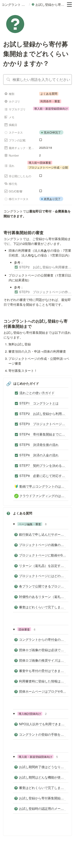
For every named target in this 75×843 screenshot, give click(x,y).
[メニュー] (69, 5)
